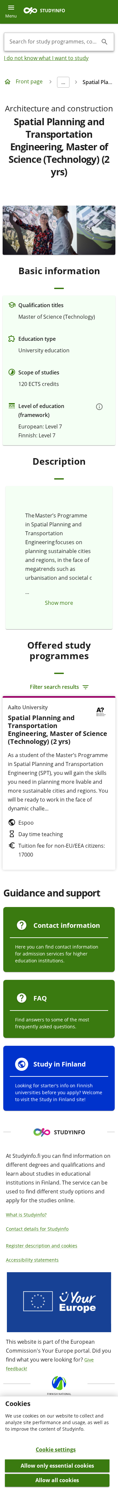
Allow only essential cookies (57, 1465)
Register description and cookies (41, 1246)
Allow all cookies (57, 1480)
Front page (29, 81)
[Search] (104, 41)
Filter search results (54, 686)
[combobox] (54, 42)
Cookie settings (56, 1449)
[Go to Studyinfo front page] (47, 12)
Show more (59, 602)
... (63, 82)
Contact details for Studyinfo (37, 1229)
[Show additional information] (99, 407)
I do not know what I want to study (46, 58)
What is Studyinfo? (26, 1215)
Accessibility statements (32, 1260)
